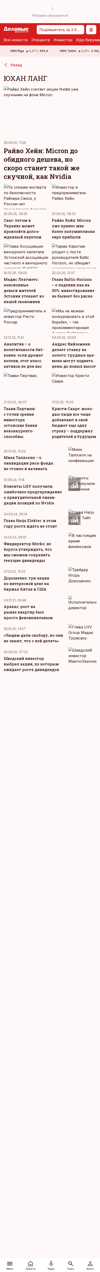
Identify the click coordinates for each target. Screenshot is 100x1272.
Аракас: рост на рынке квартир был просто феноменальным (28, 612)
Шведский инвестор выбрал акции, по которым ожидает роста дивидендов (31, 664)
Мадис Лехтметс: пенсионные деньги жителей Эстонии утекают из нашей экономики (24, 290)
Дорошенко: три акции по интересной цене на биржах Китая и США (26, 584)
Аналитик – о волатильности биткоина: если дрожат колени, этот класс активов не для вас (24, 355)
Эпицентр (40, 40)
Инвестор (63, 40)
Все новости (15, 40)
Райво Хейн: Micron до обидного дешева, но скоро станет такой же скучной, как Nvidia (42, 163)
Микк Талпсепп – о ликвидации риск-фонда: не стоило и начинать (29, 463)
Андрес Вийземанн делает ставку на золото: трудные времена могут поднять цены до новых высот (74, 355)
